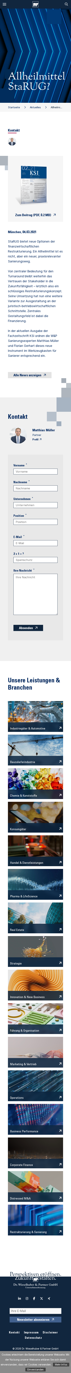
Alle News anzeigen (27, 375)
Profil (35, 439)
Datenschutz (33, 1338)
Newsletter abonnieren (33, 1320)
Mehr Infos (61, 1364)
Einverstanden (35, 1369)
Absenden (26, 628)
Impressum (31, 1332)
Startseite (14, 107)
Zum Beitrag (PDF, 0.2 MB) (33, 215)
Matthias (38, 430)
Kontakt (14, 1332)
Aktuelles (35, 107)
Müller (50, 430)
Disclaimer (50, 1332)
